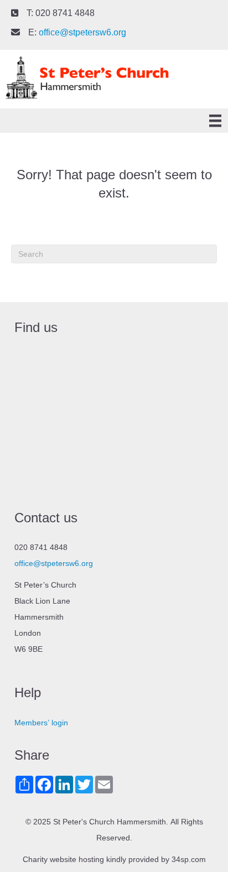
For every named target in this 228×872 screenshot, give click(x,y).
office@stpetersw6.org (82, 32)
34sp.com (189, 859)
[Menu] (215, 121)
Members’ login (41, 722)
